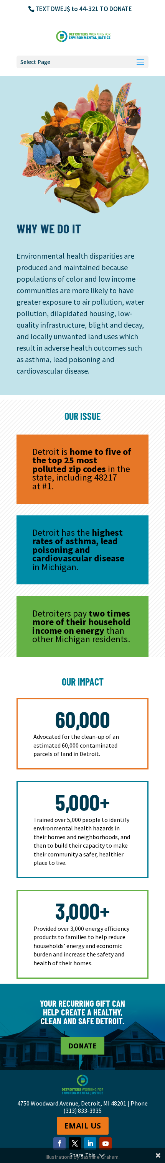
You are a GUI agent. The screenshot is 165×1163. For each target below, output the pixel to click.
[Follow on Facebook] (59, 1143)
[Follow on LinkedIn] (90, 1143)
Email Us (82, 1125)
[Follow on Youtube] (105, 1143)
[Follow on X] (75, 1143)
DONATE (82, 1045)
